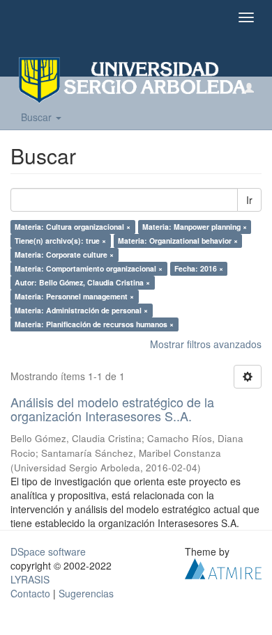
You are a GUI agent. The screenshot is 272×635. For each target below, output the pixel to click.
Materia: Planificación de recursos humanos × (94, 324)
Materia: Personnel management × (74, 296)
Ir (249, 200)
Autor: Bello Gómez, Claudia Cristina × (82, 282)
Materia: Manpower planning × (194, 226)
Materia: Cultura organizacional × (72, 226)
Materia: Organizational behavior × (178, 240)
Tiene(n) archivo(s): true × (60, 240)
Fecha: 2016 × (198, 268)
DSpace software (48, 551)
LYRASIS (30, 579)
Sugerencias (86, 593)
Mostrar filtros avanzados (206, 344)
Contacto (30, 593)
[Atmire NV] (223, 567)
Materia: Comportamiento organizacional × (89, 268)
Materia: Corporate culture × (64, 254)
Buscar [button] (37, 117)
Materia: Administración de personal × (81, 310)
